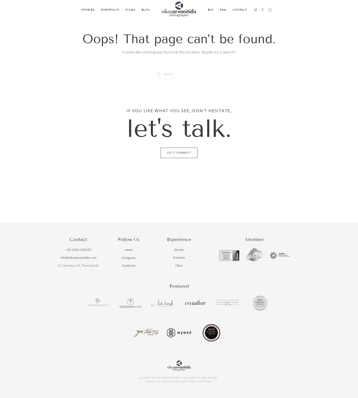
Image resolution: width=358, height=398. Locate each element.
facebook (128, 265)
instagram (129, 258)
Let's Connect (179, 153)
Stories (88, 9)
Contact (240, 9)
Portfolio (110, 9)
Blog (146, 9)
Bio (211, 9)
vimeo (129, 250)
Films (130, 9)
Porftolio (179, 258)
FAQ (223, 9)
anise (166, 381)
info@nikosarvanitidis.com (78, 258)
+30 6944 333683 (78, 250)
